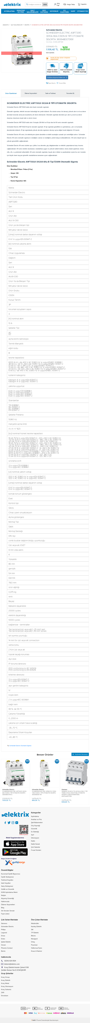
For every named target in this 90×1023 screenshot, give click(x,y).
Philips (3, 929)
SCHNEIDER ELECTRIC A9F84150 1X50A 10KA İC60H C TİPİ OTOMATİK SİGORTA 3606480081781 (44, 792)
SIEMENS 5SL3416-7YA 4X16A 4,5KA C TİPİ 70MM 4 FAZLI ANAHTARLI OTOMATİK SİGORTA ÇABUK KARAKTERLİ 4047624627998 (74, 793)
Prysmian (34, 945)
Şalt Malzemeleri (32, 11)
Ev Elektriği (64, 11)
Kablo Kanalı (35, 844)
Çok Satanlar (35, 847)
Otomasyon (82, 11)
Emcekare (4, 995)
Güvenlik (54, 11)
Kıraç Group (5, 977)
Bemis (3, 951)
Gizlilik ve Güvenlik (7, 889)
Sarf (73, 11)
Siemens (64, 789)
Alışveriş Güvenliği (7, 898)
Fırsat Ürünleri (36, 850)
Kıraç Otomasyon (7, 986)
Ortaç (33, 942)
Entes (3, 939)
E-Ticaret (38, 1020)
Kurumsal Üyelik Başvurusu (10, 874)
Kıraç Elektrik (5, 980)
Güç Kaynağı (44, 11)
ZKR (2, 992)
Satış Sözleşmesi (7, 886)
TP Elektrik (35, 932)
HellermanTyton (36, 948)
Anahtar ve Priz (21, 11)
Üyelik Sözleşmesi (7, 877)
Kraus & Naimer (36, 951)
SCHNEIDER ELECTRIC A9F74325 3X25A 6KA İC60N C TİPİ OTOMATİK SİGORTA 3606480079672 (14, 792)
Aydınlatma (9, 11)
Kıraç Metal (5, 983)
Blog (2, 907)
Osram (3, 945)
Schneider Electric (8, 789)
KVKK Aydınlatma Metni (9, 892)
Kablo (33, 841)
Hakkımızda (5, 901)
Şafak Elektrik (6, 942)
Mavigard (34, 939)
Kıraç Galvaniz (6, 989)
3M (32, 929)
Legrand (4, 932)
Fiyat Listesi (5, 914)
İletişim (3, 895)
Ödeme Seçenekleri (8, 904)
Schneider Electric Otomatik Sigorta (20, 745)
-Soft (33, 1020)
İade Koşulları (6, 883)
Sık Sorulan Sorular (8, 911)
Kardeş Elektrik (36, 926)
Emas (3, 936)
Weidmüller (35, 923)
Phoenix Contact (7, 948)
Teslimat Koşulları (7, 880)
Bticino (33, 936)
